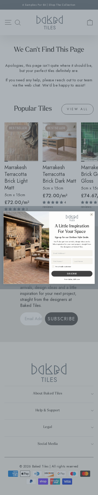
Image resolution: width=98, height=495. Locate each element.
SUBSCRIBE (72, 273)
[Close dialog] (91, 214)
